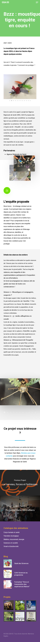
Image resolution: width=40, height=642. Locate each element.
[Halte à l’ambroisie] (20, 605)
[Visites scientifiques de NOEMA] (31, 605)
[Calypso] (20, 616)
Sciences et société (11, 543)
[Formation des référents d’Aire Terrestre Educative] (9, 616)
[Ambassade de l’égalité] (9, 605)
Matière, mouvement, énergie (14, 539)
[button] (34, 76)
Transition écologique (11, 536)
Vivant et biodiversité (11, 546)
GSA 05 (5, 2)
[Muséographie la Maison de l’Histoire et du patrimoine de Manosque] (31, 616)
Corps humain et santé (11, 532)
